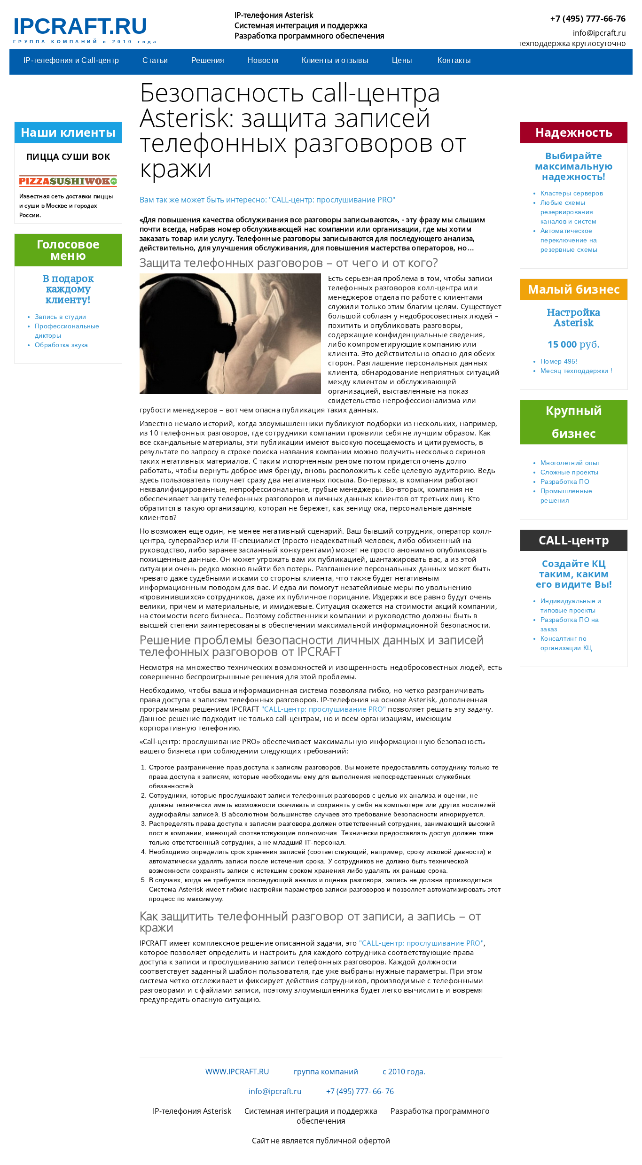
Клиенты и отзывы (335, 60)
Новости (263, 60)
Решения (207, 60)
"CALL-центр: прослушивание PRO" (323, 709)
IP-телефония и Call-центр (71, 60)
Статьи (155, 60)
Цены (403, 60)
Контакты (454, 60)
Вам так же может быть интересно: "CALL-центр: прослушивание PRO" (267, 199)
